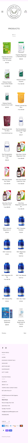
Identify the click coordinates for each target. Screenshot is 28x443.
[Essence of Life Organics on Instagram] (6, 348)
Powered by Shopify (6, 436)
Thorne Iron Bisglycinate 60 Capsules (21, 322)
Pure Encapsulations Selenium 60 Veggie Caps (21, 130)
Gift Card (5, 372)
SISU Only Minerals (21, 275)
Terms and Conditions (9, 387)
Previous (4, 333)
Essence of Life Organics (12, 395)
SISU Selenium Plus (7, 298)
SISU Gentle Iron (7, 251)
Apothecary (6, 366)
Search (4, 381)
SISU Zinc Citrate (21, 298)
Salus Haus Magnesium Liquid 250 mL (21, 204)
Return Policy (7, 390)
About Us (5, 384)
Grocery (5, 363)
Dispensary (6, 369)
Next (25, 333)
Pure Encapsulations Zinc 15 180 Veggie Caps (7, 156)
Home (4, 357)
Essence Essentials (8, 360)
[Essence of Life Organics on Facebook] (3, 348)
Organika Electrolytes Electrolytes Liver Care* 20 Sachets (7, 58)
